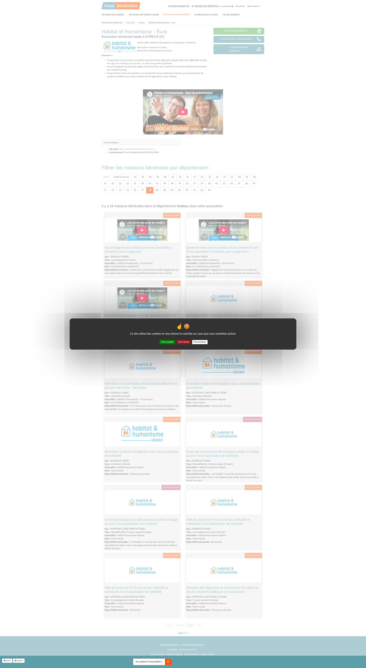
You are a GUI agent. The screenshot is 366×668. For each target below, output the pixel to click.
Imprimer (19, 661)
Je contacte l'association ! (149, 661)
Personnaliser (200, 342)
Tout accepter (167, 342)
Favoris (8, 661)
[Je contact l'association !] (168, 662)
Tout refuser (183, 342)
